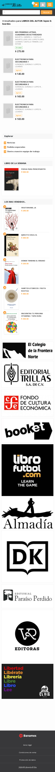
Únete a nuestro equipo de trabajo (23, 151)
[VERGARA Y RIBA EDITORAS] (27, 636)
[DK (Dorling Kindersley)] (27, 556)
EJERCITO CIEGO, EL (29, 235)
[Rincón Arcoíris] (27, 681)
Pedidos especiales (16, 147)
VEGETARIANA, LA (28, 208)
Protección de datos (27, 760)
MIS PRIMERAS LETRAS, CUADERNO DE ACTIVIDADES (28, 33)
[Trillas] (27, 374)
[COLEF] (27, 350)
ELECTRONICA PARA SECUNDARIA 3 (24, 83)
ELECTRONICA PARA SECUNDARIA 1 (24, 60)
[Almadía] (27, 513)
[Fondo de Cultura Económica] (27, 403)
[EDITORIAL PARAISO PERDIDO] (27, 596)
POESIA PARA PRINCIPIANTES (33, 169)
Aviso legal (27, 745)
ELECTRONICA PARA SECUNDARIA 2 (24, 105)
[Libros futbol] (27, 470)
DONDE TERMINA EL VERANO (33, 261)
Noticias (11, 142)
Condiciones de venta (27, 752)
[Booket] (27, 430)
